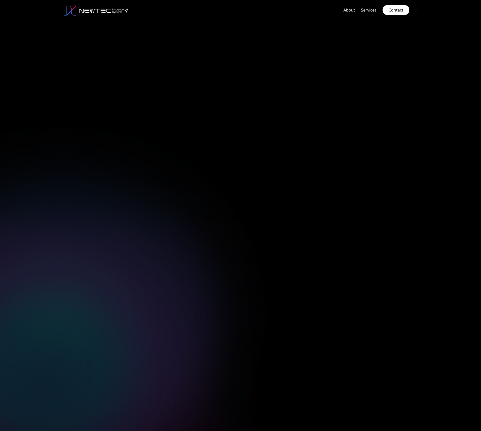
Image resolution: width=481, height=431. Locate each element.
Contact (396, 10)
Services (369, 10)
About (349, 10)
